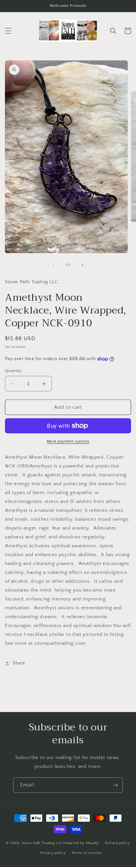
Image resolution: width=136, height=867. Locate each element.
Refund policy (117, 843)
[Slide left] (53, 265)
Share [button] (19, 663)
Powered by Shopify (81, 843)
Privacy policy (53, 853)
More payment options (68, 441)
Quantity (13, 370)
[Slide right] (82, 265)
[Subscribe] (115, 785)
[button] (8, 31)
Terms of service (87, 853)
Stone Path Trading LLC (42, 843)
